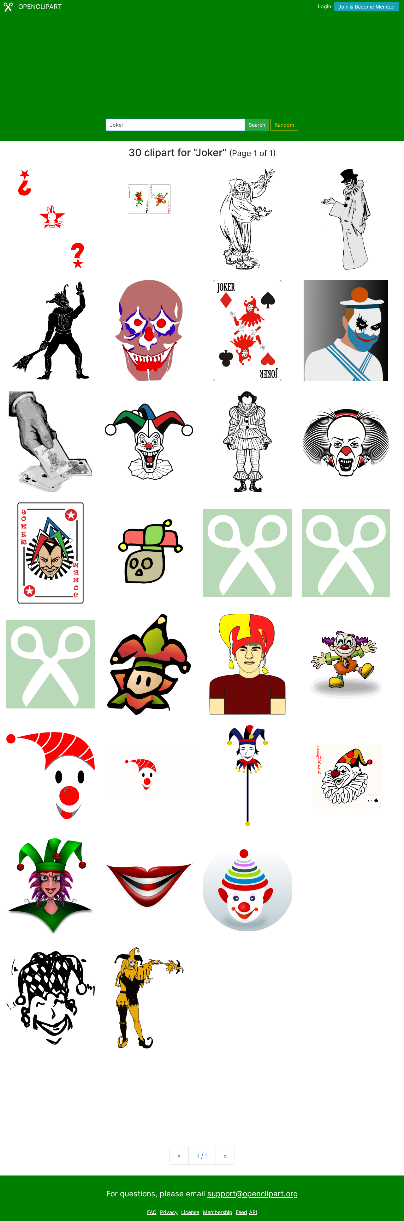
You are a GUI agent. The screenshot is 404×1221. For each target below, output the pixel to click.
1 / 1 (202, 1156)
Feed (241, 1212)
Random (284, 125)
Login (324, 6)
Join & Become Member (366, 6)
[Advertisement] (202, 66)
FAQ (152, 1212)
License (190, 1212)
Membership (217, 1212)
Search (257, 125)
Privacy (169, 1212)
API (253, 1212)
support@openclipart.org (252, 1193)
